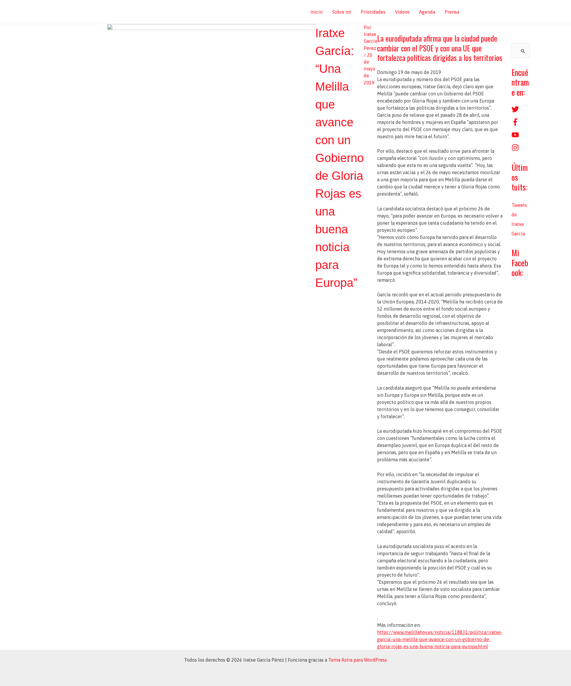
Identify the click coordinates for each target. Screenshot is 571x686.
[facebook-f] (515, 124)
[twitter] (515, 111)
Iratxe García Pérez (152, 12)
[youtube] (515, 136)
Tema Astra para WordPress (357, 660)
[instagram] (515, 149)
